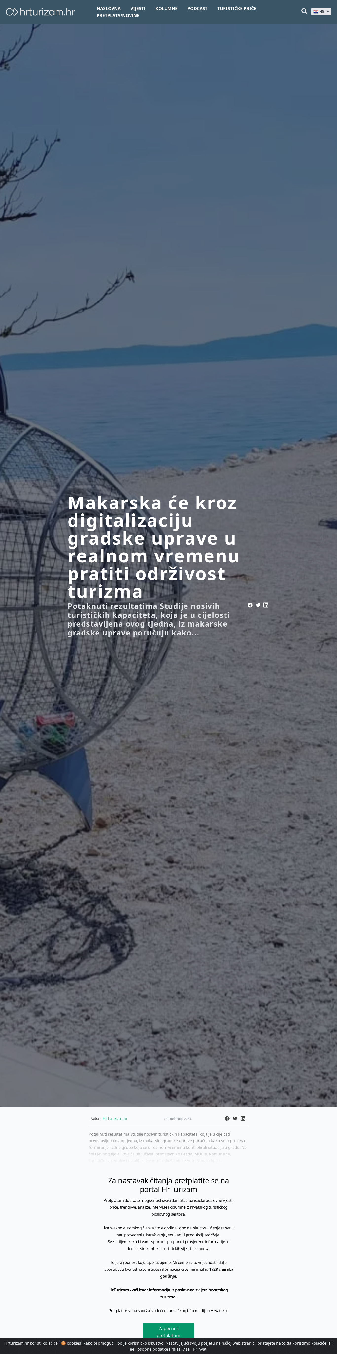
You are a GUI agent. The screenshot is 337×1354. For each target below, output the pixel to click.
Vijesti (138, 8)
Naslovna (109, 8)
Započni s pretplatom (168, 1331)
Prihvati (200, 1349)
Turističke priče (236, 8)
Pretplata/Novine (118, 15)
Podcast (197, 8)
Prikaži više (179, 1349)
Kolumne (166, 8)
